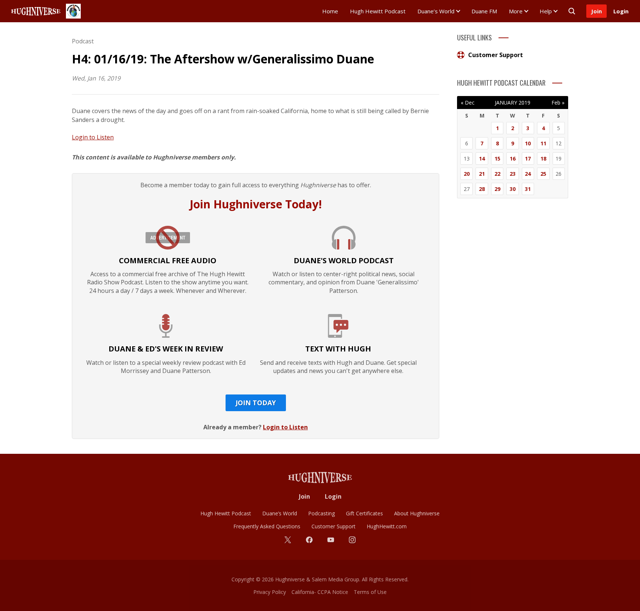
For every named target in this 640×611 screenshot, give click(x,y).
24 (528, 173)
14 (482, 158)
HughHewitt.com (387, 526)
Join (596, 11)
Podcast (83, 41)
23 (513, 173)
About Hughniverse (417, 513)
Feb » (557, 102)
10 (528, 143)
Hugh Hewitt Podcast (378, 11)
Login (621, 11)
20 (467, 173)
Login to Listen (93, 137)
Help (546, 11)
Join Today (256, 402)
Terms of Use (370, 591)
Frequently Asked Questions (266, 526)
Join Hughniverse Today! (256, 204)
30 (513, 188)
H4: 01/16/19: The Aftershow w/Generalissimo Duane (223, 59)
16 (513, 158)
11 (543, 143)
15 (497, 158)
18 (543, 158)
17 (528, 158)
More (516, 11)
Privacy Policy (269, 591)
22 (497, 173)
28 (482, 188)
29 (497, 188)
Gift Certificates (364, 513)
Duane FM (484, 11)
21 (482, 173)
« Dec (467, 102)
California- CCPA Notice (319, 591)
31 (528, 188)
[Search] (572, 11)
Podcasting (321, 513)
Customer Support (495, 55)
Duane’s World (435, 11)
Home (330, 11)
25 (543, 173)
